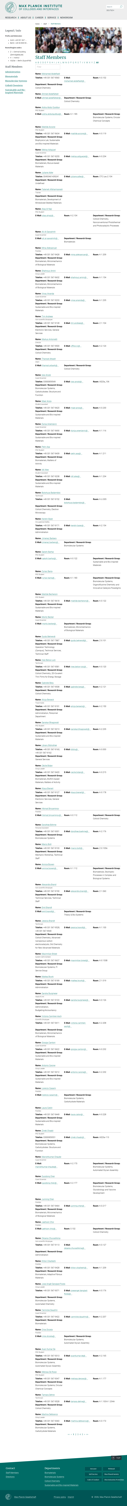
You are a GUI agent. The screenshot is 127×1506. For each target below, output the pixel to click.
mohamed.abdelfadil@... (75, 81)
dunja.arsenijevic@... (80, 431)
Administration (12, 72)
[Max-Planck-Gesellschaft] (9, 1497)
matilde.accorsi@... (79, 133)
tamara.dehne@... (78, 1401)
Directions (10, 1477)
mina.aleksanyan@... (80, 254)
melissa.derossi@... (79, 1378)
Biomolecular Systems (16, 81)
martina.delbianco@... (80, 1421)
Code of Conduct (93, 1480)
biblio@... (75, 749)
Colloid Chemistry (14, 85)
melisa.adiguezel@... (80, 156)
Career (39, 18)
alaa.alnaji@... (48, 215)
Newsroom (66, 18)
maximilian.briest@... (80, 960)
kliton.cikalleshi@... (79, 1268)
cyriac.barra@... (49, 578)
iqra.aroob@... (77, 381)
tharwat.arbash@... (50, 365)
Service (51, 18)
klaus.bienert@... (78, 792)
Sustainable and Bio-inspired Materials (61, 1485)
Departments (52, 1468)
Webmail (111, 1469)
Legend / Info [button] (13, 30)
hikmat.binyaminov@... (52, 815)
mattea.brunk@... (78, 980)
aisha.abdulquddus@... (52, 114)
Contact (10, 1468)
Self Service (93, 1474)
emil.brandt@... (48, 911)
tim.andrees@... (78, 323)
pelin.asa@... (76, 453)
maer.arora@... (77, 408)
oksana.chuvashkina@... (75, 1248)
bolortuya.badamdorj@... (75, 503)
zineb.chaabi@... (78, 1137)
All (97, 62)
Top (118, 1458)
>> (87, 1434)
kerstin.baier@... (78, 525)
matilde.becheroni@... (80, 601)
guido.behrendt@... (79, 640)
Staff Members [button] (13, 66)
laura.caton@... (77, 1114)
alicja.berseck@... (78, 706)
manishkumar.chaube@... (46, 1167)
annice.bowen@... (50, 868)
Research (10, 18)
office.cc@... (76, 346)
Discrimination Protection (112, 1480)
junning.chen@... (78, 1206)
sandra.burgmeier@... (80, 1000)
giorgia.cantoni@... (79, 1049)
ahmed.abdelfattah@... (52, 98)
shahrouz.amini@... (79, 277)
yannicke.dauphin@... (80, 1317)
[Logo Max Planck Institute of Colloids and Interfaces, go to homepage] (51, 7)
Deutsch (110, 10)
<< (69, 1434)
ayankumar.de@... (79, 1356)
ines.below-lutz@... (79, 667)
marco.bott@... (77, 848)
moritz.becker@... (49, 624)
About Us (25, 18)
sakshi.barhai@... (49, 558)
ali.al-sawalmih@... (50, 238)
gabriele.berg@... (78, 687)
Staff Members (12, 1473)
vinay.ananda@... (78, 300)
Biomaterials (11, 76)
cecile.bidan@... (78, 772)
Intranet (93, 1469)
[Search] (121, 7)
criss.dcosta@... (49, 1336)
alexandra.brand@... (80, 891)
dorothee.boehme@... (80, 831)
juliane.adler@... (78, 176)
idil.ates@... (76, 476)
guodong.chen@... (50, 1183)
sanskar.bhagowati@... (81, 729)
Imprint (71, 1497)
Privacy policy (60, 1497)
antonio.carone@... (79, 1072)
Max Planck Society (111, 1474)
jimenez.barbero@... (51, 542)
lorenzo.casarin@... (50, 1095)
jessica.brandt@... (79, 927)
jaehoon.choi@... (49, 1229)
